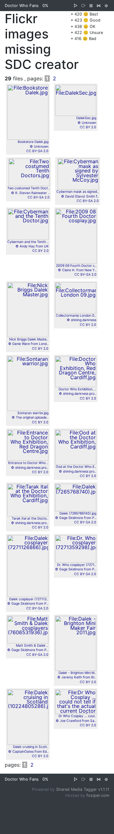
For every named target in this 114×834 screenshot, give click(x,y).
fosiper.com (97, 795)
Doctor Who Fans (22, 5)
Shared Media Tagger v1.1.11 (82, 789)
